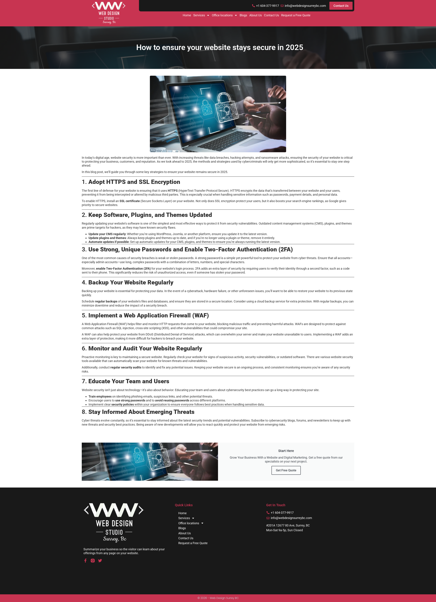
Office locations (222, 15)
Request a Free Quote (295, 15)
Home (187, 15)
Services (199, 15)
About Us (255, 15)
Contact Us (271, 15)
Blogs (243, 15)
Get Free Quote (286, 470)
